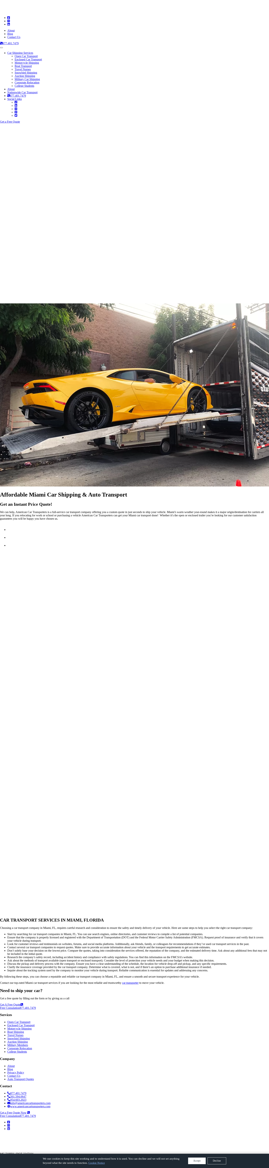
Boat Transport (23, 66)
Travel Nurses (23, 69)
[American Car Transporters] (39, 11)
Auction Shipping (25, 75)
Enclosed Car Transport (28, 59)
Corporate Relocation (27, 82)
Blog (10, 33)
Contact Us (13, 37)
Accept (197, 1160)
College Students (24, 85)
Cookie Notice (96, 1162)
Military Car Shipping (27, 79)
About (11, 30)
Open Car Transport (26, 56)
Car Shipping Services (20, 52)
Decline (217, 1160)
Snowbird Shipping (26, 72)
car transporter (130, 982)
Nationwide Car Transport (22, 92)
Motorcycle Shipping (27, 62)
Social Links (14, 99)
